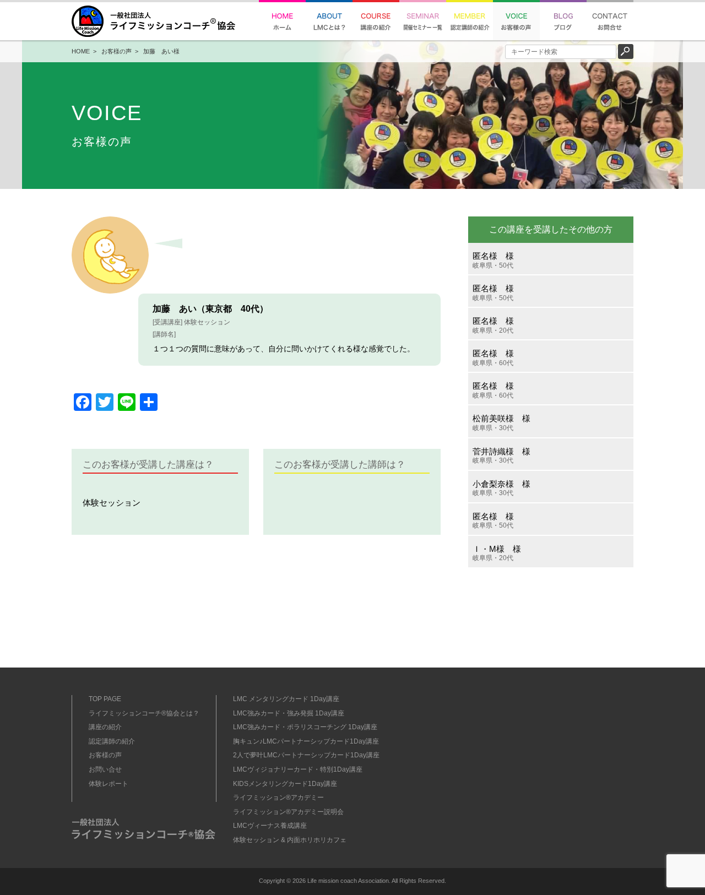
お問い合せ (105, 769)
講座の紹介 (105, 727)
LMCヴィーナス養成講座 (270, 825)
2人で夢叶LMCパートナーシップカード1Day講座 (306, 755)
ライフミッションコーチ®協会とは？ (144, 713)
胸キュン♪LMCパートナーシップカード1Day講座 (306, 741)
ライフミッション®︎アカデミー (278, 797)
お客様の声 (116, 51)
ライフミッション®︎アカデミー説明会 (288, 812)
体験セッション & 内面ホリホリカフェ (289, 840)
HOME (81, 51)
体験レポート (108, 784)
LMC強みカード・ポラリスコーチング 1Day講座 (305, 727)
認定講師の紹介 (112, 741)
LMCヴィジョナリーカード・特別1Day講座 (297, 769)
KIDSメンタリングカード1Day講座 (285, 784)
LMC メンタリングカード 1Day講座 (286, 699)
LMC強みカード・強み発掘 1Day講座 (288, 713)
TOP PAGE (105, 699)
